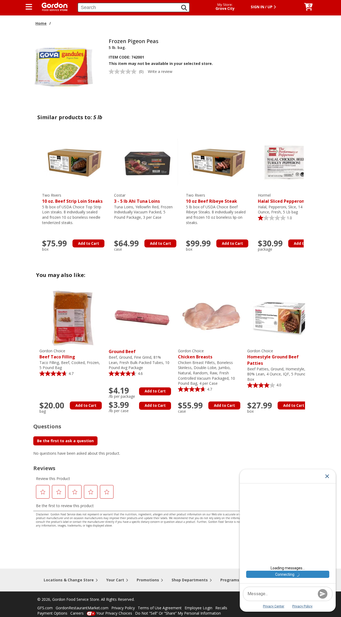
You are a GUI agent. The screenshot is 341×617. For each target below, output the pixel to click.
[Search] (184, 8)
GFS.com (45, 607)
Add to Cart (88, 243)
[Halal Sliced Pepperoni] (291, 161)
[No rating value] (124, 71)
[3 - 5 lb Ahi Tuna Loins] (147, 161)
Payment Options (52, 613)
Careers (77, 613)
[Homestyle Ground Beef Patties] (280, 317)
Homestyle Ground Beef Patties (273, 357)
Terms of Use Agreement (160, 607)
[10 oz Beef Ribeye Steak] (219, 161)
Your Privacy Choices (114, 613)
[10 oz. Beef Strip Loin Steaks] (75, 161)
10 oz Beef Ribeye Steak (211, 198)
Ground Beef (122, 351)
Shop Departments (190, 579)
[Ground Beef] (142, 317)
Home (41, 23)
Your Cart (115, 579)
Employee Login (198, 607)
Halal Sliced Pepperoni (282, 198)
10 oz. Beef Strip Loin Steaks (72, 198)
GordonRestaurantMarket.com (82, 607)
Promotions (148, 579)
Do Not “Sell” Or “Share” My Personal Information (178, 613)
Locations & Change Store (69, 579)
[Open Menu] (29, 7)
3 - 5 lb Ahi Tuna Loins (137, 198)
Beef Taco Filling (57, 354)
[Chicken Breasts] (211, 317)
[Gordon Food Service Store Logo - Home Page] (52, 6)
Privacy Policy (123, 607)
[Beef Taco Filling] (72, 317)
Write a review (160, 71)
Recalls (221, 607)
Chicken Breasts (195, 354)
